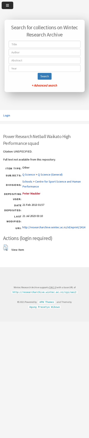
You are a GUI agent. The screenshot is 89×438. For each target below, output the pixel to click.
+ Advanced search (44, 85)
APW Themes (47, 302)
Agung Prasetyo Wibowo (44, 307)
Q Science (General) (50, 174)
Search (44, 76)
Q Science (28, 174)
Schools (27, 181)
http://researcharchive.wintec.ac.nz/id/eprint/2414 (53, 227)
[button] (5, 248)
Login (6, 115)
